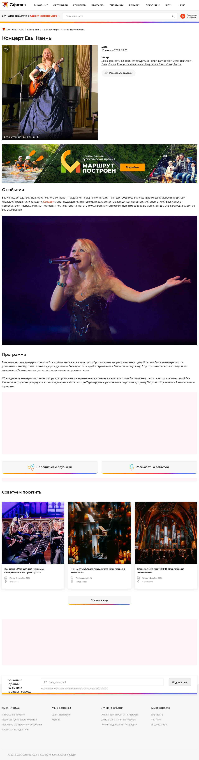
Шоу (168, 5)
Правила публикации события (19, 719)
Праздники (153, 5)
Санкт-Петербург (61, 714)
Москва (56, 719)
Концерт (48, 201)
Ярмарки (134, 5)
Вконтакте (157, 714)
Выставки (97, 5)
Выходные (41, 5)
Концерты (79, 5)
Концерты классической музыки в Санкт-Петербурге (149, 64)
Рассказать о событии (192, 16)
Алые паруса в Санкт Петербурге (120, 714)
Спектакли (117, 5)
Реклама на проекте (13, 714)
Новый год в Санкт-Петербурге (119, 724)
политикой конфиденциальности (94, 688)
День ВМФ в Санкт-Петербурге (119, 719)
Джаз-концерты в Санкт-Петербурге (63, 29)
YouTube (156, 719)
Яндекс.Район (159, 724)
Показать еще (99, 600)
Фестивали (60, 5)
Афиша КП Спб (15, 29)
